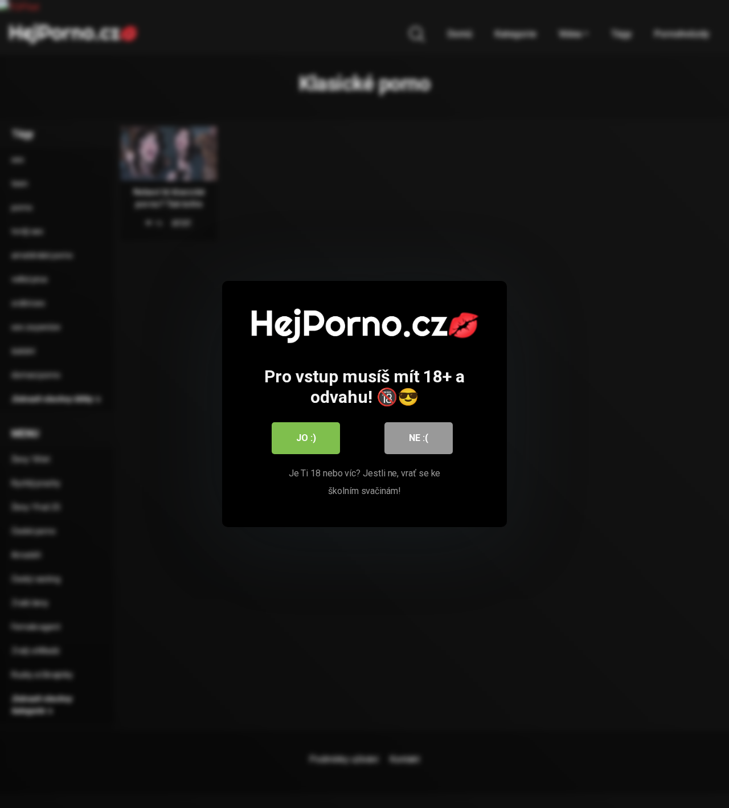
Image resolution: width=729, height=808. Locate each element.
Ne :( (418, 437)
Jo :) (306, 437)
